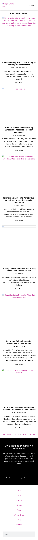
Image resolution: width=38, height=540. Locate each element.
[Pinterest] (29, 470)
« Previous (7, 434)
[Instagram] (24, 470)
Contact (19, 525)
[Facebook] (8, 470)
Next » (32, 434)
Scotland (19, 500)
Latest (19, 490)
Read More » (19, 83)
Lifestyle (19, 505)
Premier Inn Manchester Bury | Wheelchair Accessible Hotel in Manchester (19, 129)
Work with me (19, 515)
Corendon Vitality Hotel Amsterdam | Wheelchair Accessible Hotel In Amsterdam (19, 200)
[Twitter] (13, 470)
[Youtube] (19, 470)
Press (19, 520)
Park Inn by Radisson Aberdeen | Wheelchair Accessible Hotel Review (19, 408)
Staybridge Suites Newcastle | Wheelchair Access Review (19, 342)
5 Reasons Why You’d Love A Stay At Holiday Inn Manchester (19, 63)
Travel (19, 495)
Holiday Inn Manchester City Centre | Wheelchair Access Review (19, 269)
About (19, 510)
